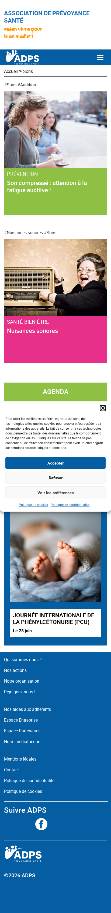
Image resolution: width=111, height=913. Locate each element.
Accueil (11, 71)
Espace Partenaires (22, 731)
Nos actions (15, 670)
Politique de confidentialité (70, 504)
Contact (11, 770)
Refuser (56, 477)
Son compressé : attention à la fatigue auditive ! (47, 186)
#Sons (10, 85)
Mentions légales (20, 759)
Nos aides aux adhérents (27, 709)
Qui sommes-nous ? (23, 659)
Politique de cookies (33, 504)
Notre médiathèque (22, 741)
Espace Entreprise (21, 720)
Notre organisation (21, 681)
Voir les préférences (55, 492)
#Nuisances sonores (23, 233)
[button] (103, 408)
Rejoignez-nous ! (19, 692)
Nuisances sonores (32, 330)
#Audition (27, 85)
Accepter (55, 463)
